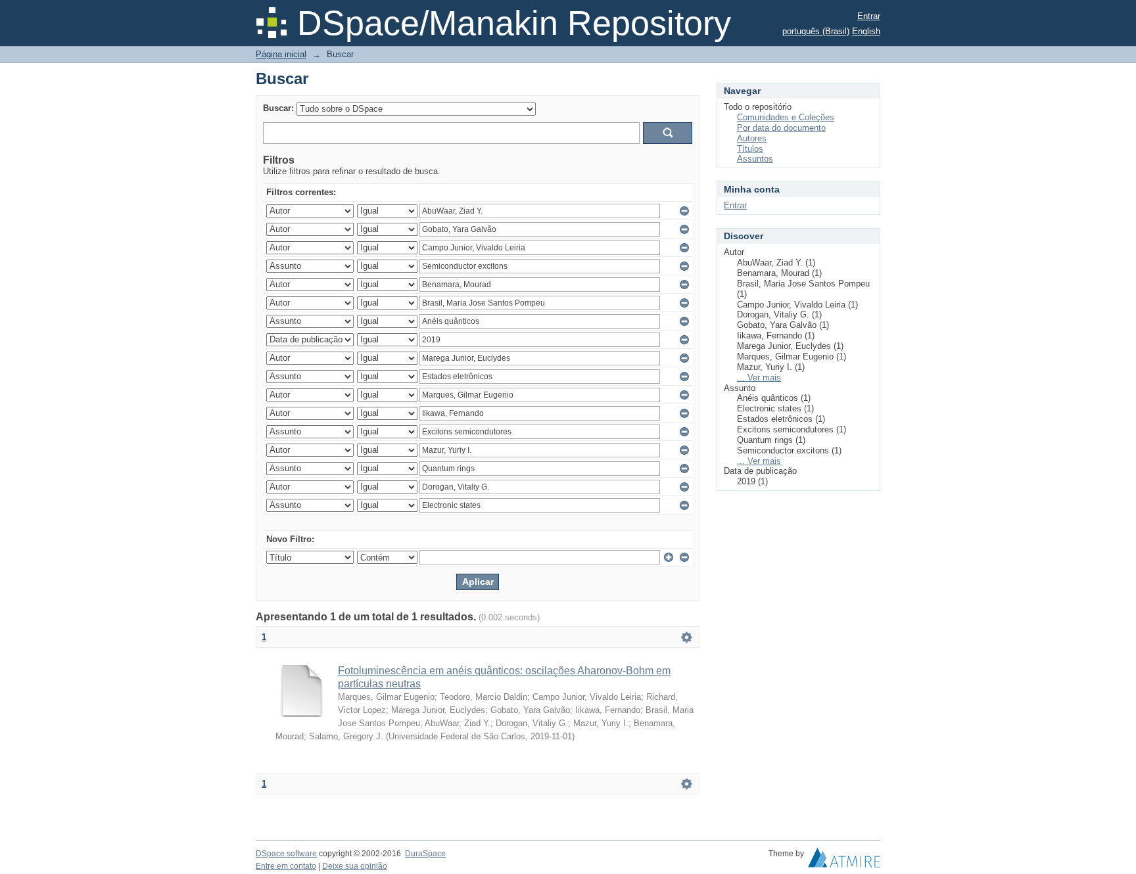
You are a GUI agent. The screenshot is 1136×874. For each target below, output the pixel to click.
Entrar (868, 16)
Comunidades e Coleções (785, 117)
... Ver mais (759, 377)
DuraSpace (425, 853)
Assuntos (755, 159)
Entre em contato (286, 866)
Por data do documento (781, 128)
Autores (752, 138)
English (866, 31)
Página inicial (281, 54)
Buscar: (278, 108)
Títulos (750, 149)
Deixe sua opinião (354, 866)
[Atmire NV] (844, 860)
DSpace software (286, 853)
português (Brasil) (815, 31)
